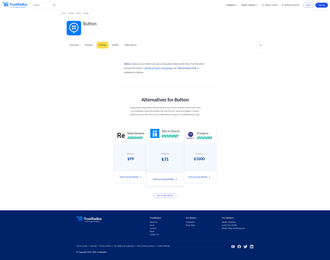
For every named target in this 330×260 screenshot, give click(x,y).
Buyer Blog (190, 225)
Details (115, 45)
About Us (153, 222)
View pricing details (129, 177)
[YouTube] (233, 247)
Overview (74, 45)
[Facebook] (239, 247)
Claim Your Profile (229, 225)
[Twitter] (245, 247)
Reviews (89, 45)
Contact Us (154, 235)
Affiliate (71, 13)
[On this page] (260, 45)
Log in (308, 5)
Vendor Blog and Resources (233, 228)
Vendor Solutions (229, 222)
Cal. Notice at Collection (124, 246)
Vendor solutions (248, 5)
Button (78, 13)
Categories (230, 5)
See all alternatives (165, 196)
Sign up (322, 5)
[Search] (54, 5)
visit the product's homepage (158, 68)
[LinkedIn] (252, 247)
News (152, 231)
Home (64, 13)
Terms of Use (81, 246)
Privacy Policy (105, 246)
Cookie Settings (163, 246)
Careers (153, 228)
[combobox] (42, 5)
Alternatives (131, 45)
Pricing (102, 45)
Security (93, 246)
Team (152, 225)
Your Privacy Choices (145, 246)
